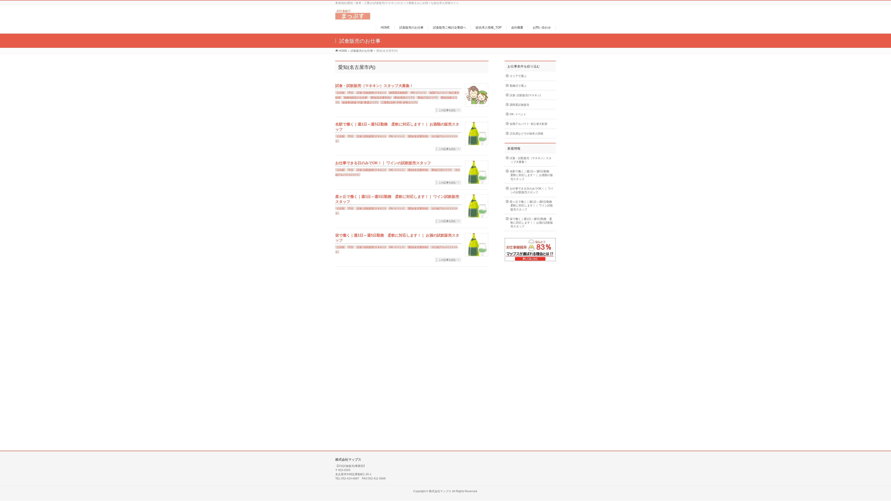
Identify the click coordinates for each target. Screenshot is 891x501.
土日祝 (340, 92)
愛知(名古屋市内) (381, 97)
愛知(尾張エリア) (404, 97)
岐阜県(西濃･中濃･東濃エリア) (360, 102)
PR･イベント (418, 92)
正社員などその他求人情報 (526, 133)
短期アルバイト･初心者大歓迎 (528, 123)
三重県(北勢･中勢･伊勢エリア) (399, 102)
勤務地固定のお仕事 (355, 97)
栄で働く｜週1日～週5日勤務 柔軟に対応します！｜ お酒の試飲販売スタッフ (531, 222)
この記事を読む (447, 110)
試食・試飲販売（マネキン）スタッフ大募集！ (374, 86)
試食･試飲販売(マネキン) (371, 92)
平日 (350, 92)
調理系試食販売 (398, 92)
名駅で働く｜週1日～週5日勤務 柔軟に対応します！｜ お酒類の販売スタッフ (531, 175)
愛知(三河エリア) (427, 97)
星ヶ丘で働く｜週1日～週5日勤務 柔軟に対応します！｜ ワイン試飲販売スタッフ (532, 205)
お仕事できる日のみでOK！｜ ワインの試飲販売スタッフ (383, 163)
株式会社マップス (440, 491)
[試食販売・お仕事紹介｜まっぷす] (352, 17)
